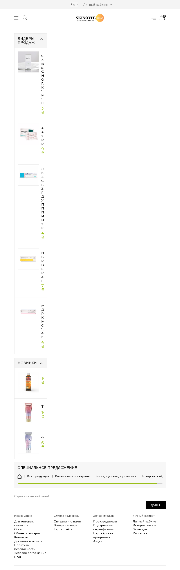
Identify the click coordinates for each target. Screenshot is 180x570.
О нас (18, 529)
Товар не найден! (155, 476)
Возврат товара (65, 525)
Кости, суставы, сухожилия (116, 476)
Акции (98, 541)
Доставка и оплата (28, 541)
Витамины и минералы (72, 476)
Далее (156, 505)
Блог (17, 557)
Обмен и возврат (27, 533)
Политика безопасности (24, 547)
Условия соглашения (30, 553)
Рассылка (140, 533)
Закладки (140, 529)
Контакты (21, 537)
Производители (105, 521)
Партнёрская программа (103, 535)
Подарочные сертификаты (103, 527)
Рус (73, 4)
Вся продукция (38, 476)
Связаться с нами (67, 521)
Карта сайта (63, 529)
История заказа (145, 525)
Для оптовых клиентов (24, 523)
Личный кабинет (145, 521)
